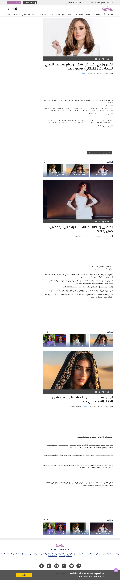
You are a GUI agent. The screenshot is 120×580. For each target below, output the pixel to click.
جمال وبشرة (44, 14)
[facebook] (41, 565)
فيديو (8, 14)
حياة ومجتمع (66, 14)
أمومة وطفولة (77, 14)
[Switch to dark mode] (15, 8)
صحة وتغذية (89, 14)
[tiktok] (78, 565)
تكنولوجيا (35, 14)
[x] (49, 565)
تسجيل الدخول (30, 2)
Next (44, 161)
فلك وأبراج (26, 14)
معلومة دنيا (16, 14)
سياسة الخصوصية (82, 576)
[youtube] (71, 565)
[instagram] (56, 565)
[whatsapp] (64, 565)
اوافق (24, 575)
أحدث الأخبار (100, 14)
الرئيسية (109, 14)
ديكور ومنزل (55, 14)
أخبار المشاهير (84, 73)
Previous (47, 161)
